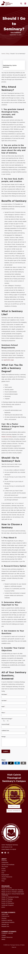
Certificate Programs (7, 905)
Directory (4, 860)
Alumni (3, 870)
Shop (3, 881)
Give (2, 872)
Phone (3, 712)
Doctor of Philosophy (7, 903)
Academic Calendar (7, 933)
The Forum (4, 866)
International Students (7, 922)
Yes (4, 721)
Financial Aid (5, 916)
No (8, 721)
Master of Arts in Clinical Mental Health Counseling (12, 894)
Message (3, 736)
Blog (7, 53)
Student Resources (7, 937)
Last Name (4, 700)
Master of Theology (7, 899)
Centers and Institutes (7, 864)
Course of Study (5, 724)
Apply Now (4, 914)
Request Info (5, 926)
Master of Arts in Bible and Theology (12, 889)
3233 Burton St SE (6, 847)
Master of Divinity (6, 436)
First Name (4, 694)
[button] (21, 3)
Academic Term (5, 730)
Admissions (4, 862)
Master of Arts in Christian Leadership (12, 892)
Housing (3, 918)
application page (9, 360)
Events (3, 868)
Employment (5, 874)
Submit (5, 751)
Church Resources (6, 877)
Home (3, 53)
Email (3, 706)
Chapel (3, 935)
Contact (3, 879)
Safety (3, 939)
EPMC (3, 907)
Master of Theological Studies (10, 897)
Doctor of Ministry (6, 901)
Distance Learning (6, 920)
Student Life (5, 924)
